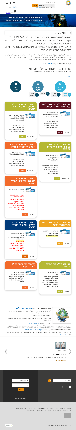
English (15, 7)
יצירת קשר (17, 399)
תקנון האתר (40, 410)
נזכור (67, 415)
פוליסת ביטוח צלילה (24, 308)
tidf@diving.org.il (34, 323)
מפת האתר (23, 399)
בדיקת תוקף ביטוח (50, 2)
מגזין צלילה (48, 410)
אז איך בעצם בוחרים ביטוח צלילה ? (34, 330)
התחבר (8, 13)
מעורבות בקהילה (67, 410)
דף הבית (69, 409)
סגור (69, 76)
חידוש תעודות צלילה (21, 409)
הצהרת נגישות (31, 410)
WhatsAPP (50, 63)
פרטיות (39, 7)
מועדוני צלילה (57, 410)
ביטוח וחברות (32, 409)
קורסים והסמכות (54, 409)
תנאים (37, 7)
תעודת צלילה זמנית (43, 409)
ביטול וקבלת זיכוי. (63, 334)
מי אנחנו (62, 409)
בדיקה (35, 5)
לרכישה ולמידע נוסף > (60, 361)
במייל (43, 63)
